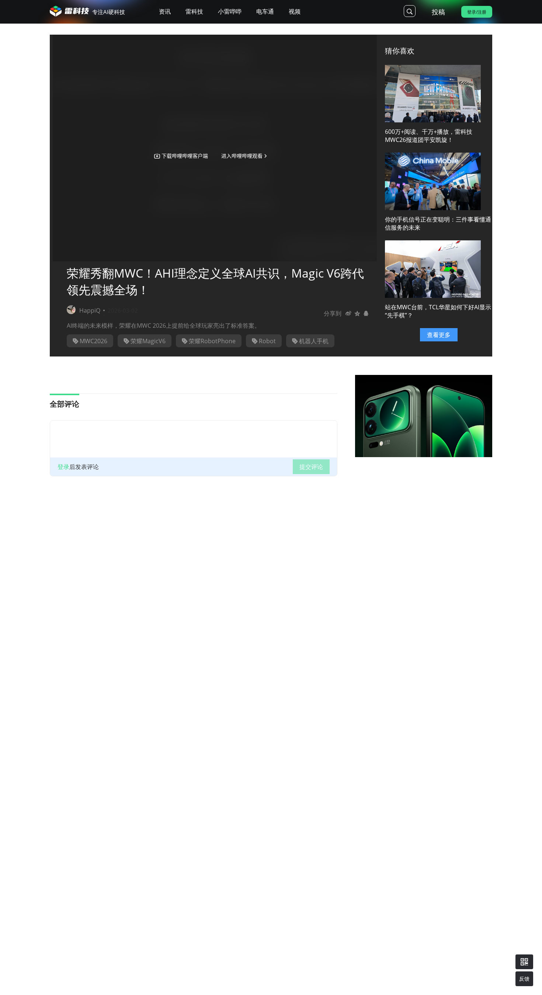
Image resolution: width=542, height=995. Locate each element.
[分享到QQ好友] (366, 313)
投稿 (438, 11)
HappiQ (89, 310)
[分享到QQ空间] (357, 313)
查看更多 (439, 335)
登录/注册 (476, 12)
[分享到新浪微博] (348, 313)
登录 (63, 467)
